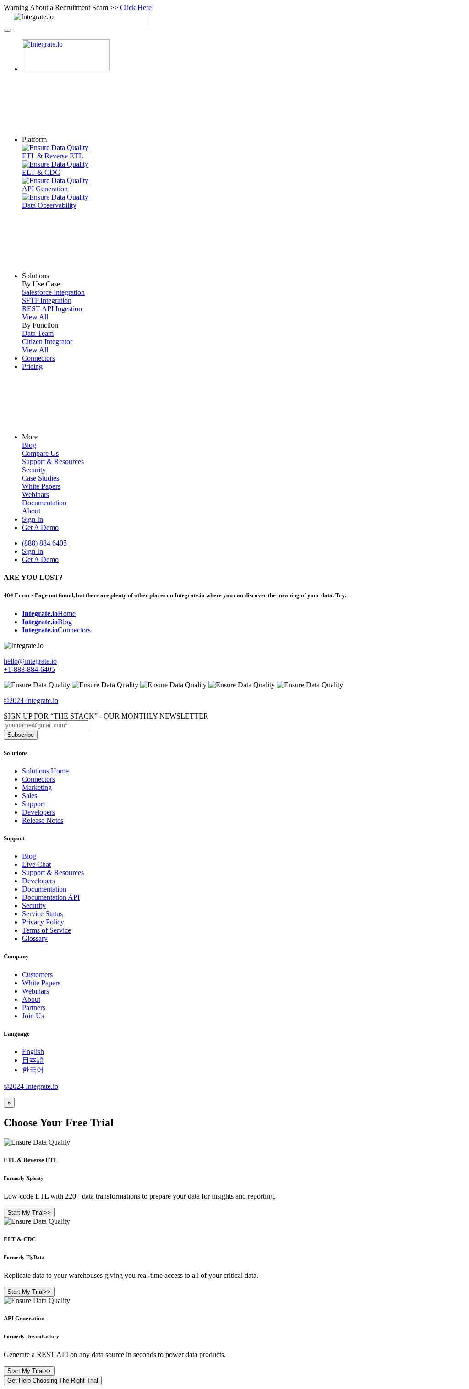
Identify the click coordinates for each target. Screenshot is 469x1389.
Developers (38, 812)
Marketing (37, 787)
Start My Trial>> (31, 1212)
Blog (47, 622)
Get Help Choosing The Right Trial (52, 1380)
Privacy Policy (43, 922)
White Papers (41, 983)
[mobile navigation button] (7, 30)
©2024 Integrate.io (31, 700)
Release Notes (42, 820)
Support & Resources (53, 872)
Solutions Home (45, 771)
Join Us (33, 1016)
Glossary (35, 938)
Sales (29, 796)
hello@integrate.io (30, 661)
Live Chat (36, 864)
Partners (33, 1007)
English (33, 1051)
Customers (37, 974)
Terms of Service (46, 930)
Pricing (32, 366)
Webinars (35, 991)
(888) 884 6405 (44, 543)
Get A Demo (40, 527)
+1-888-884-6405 (29, 669)
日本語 (33, 1060)
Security (34, 905)
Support (33, 804)
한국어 (33, 1070)
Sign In (32, 519)
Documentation (44, 889)
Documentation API (51, 897)
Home (49, 613)
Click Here (136, 7)
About (31, 999)
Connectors (38, 358)
